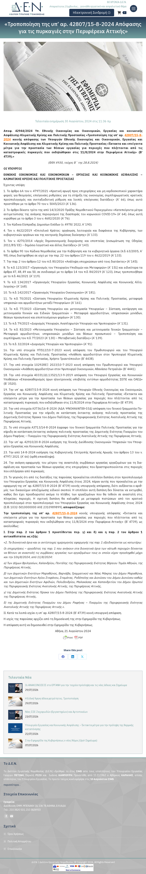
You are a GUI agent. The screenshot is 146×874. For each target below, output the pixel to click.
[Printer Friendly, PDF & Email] (73, 637)
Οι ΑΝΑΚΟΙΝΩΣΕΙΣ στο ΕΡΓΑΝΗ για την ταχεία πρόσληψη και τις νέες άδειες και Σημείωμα (76, 685)
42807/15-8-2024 (64, 513)
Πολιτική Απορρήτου (19, 841)
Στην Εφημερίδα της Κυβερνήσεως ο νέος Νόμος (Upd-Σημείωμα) (61, 740)
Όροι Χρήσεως (16, 834)
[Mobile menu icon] (133, 8)
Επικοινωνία (15, 849)
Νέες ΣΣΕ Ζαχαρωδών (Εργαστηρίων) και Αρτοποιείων (56, 711)
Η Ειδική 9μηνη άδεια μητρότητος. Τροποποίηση (52, 698)
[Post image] (15, 688)
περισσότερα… (12, 784)
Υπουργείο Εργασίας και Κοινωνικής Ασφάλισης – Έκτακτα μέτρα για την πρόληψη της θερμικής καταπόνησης (79, 727)
